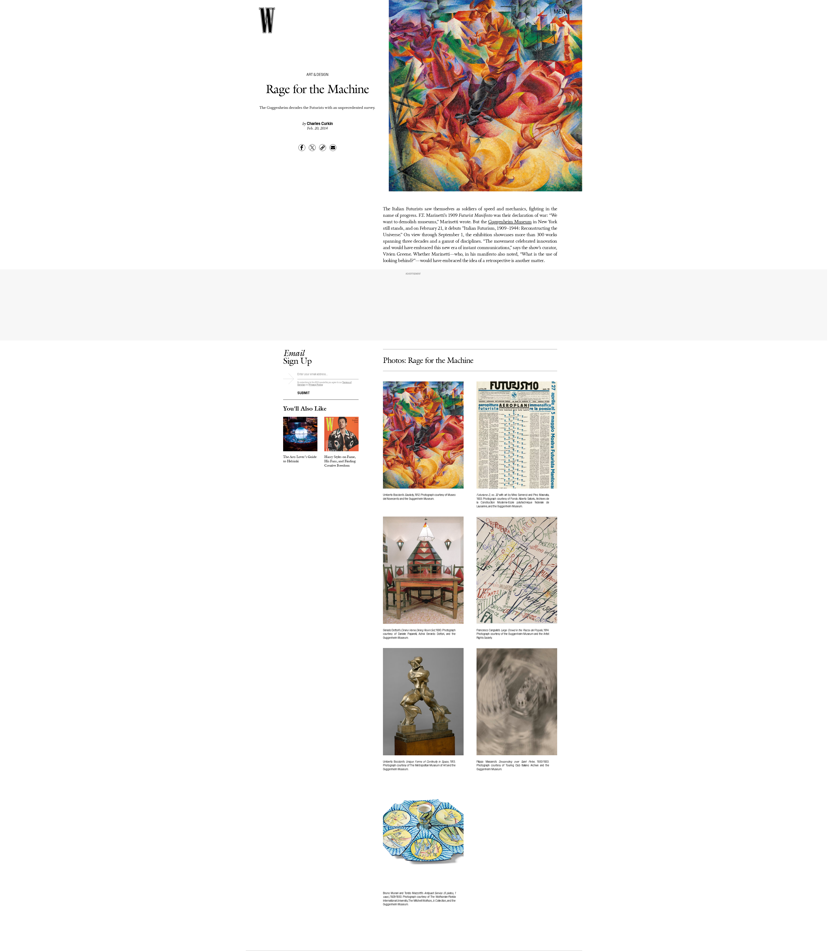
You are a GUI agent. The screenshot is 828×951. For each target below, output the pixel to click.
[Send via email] (332, 147)
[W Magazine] (267, 20)
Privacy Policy (316, 384)
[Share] (301, 147)
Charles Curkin (320, 123)
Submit (303, 392)
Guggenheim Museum (510, 222)
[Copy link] (322, 147)
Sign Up (297, 357)
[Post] (312, 147)
